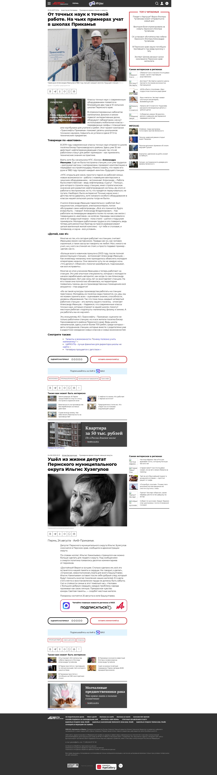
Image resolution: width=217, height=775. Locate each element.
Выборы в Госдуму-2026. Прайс (77, 722)
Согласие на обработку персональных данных (80, 746)
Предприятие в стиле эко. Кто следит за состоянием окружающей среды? (110, 407)
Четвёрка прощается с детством (83, 349)
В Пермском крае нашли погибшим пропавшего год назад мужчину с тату (149, 49)
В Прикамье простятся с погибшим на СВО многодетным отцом (71, 676)
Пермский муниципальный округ (61, 528)
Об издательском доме (74, 717)
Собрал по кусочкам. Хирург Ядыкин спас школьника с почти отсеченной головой (154, 503)
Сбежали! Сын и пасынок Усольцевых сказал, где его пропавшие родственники (154, 75)
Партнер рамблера (87, 765)
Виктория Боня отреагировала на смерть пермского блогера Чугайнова (149, 29)
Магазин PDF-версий (141, 717)
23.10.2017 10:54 (53, 10)
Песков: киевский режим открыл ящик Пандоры (152, 138)
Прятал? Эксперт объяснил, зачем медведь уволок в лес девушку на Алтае (153, 495)
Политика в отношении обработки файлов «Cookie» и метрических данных (90, 749)
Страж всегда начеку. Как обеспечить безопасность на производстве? (70, 415)
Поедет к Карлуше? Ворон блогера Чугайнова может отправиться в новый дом (149, 19)
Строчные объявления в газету (134, 719)
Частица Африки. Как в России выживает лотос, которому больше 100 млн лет (154, 462)
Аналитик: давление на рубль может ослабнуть (153, 155)
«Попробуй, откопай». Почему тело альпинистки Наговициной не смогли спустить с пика (154, 486)
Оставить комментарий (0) (108, 359)
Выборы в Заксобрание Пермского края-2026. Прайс (112, 722)
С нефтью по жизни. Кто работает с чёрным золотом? (111, 398)
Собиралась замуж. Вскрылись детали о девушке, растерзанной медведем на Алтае (153, 116)
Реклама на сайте (107, 717)
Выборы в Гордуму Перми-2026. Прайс (151, 722)
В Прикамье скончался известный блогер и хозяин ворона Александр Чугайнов (111, 660)
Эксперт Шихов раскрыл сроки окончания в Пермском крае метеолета (149, 59)
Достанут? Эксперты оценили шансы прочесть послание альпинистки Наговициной (154, 83)
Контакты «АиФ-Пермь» (110, 719)
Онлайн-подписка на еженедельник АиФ (81, 719)
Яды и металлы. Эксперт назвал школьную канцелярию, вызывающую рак (152, 99)
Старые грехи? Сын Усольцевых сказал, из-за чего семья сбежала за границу (154, 470)
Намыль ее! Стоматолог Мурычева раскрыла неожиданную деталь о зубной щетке (153, 108)
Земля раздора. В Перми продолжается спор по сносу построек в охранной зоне (70, 399)
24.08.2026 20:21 (54, 455)
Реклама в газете (123, 717)
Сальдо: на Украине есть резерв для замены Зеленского (153, 163)
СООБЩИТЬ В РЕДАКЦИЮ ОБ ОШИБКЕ (79, 724)
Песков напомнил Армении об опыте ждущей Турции (153, 146)
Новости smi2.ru (56, 448)
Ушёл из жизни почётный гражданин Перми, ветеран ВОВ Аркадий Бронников (111, 668)
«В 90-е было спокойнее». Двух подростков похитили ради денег (153, 90)
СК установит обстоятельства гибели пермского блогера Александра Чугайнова (149, 39)
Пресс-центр (92, 717)
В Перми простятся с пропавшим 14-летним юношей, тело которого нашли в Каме (72, 668)
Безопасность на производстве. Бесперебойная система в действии (71, 407)
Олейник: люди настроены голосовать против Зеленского (151, 130)
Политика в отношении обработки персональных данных (84, 748)
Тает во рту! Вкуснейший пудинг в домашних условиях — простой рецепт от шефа (153, 478)
